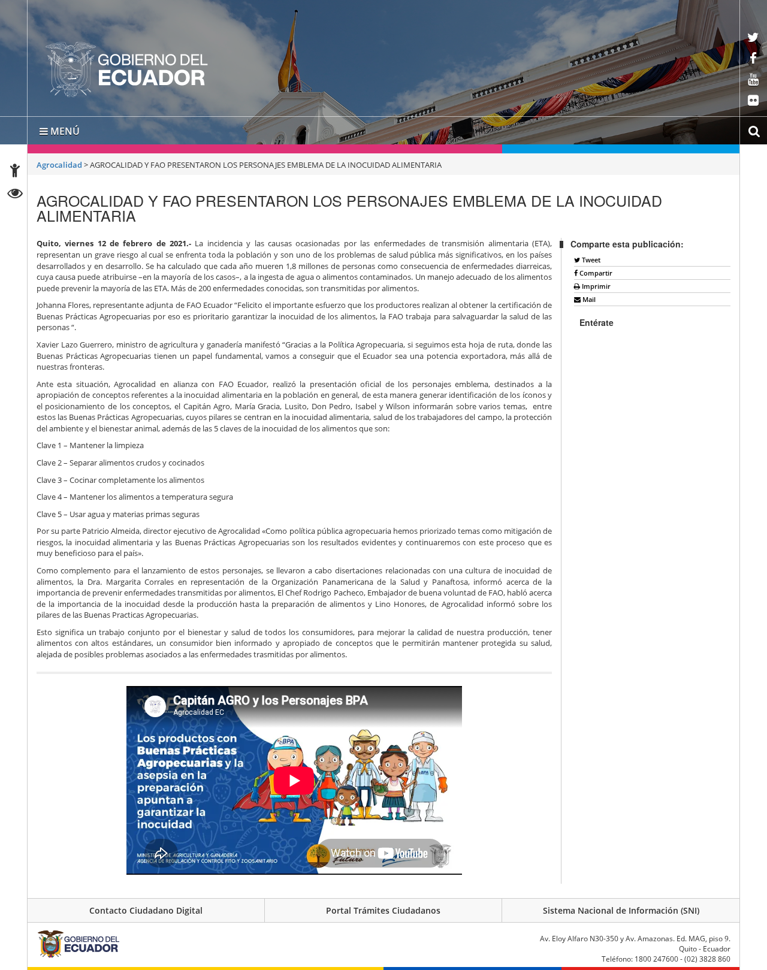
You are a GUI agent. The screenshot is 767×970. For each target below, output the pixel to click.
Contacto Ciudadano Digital (146, 910)
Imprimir (595, 286)
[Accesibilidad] (15, 172)
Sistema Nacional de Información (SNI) (621, 910)
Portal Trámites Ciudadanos (383, 910)
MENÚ (64, 131)
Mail (588, 299)
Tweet (590, 259)
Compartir (595, 272)
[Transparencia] (15, 195)
